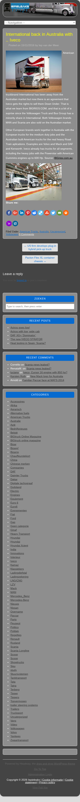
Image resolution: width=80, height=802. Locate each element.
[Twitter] (53, 213)
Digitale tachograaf (21, 483)
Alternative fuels (19, 413)
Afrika (13, 405)
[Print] (66, 213)
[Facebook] (9, 213)
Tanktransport (18, 677)
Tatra (13, 685)
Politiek (14, 631)
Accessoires (17, 401)
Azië (12, 424)
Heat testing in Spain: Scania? (28, 343)
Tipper (14, 693)
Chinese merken (20, 463)
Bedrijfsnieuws (18, 428)
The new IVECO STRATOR (26, 339)
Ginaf (13, 529)
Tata (12, 681)
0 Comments (26, 234)
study (13, 670)
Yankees (15, 736)
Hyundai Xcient (19, 545)
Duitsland (15, 487)
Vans (13, 720)
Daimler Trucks (19, 475)
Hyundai (15, 537)
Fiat (12, 514)
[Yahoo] (9, 223)
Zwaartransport (19, 740)
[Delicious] (40, 213)
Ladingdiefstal (18, 572)
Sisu (12, 666)
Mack (13, 588)
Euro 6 (14, 502)
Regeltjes (15, 635)
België (14, 432)
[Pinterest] (28, 213)
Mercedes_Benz (20, 596)
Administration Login (40, 774)
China (13, 459)
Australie (44, 231)
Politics (14, 627)
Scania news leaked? (37, 364)
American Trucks (29, 231)
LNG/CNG (16, 580)
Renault (15, 638)
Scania (14, 646)
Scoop (14, 654)
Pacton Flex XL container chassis (40, 259)
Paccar (14, 615)
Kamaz (14, 564)
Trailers (14, 708)
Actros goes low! (20, 327)
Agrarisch (16, 409)
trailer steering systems (24, 705)
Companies (17, 467)
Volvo (13, 732)
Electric (14, 491)
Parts (13, 619)
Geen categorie (19, 526)
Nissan (14, 607)
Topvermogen (18, 701)
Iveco (13, 561)
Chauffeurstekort (20, 455)
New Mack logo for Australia (46, 376)
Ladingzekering (19, 576)
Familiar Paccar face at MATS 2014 (43, 380)
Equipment (16, 498)
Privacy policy (47, 782)
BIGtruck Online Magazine (25, 436)
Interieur (15, 557)
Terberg (15, 689)
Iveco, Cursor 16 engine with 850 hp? (45, 372)
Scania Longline (19, 650)
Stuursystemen (19, 673)
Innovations (17, 553)
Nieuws (14, 603)
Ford (13, 518)
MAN (13, 592)
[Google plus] (15, 213)
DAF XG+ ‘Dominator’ (23, 335)
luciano (14, 372)
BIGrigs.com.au (63, 157)
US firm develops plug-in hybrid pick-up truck (40, 247)
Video (13, 724)
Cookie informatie (52, 779)
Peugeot (15, 623)
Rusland (15, 642)
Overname (16, 611)
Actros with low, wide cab (25, 331)
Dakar (13, 479)
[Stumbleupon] (47, 213)
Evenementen (18, 510)
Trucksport (16, 712)
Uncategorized (57, 231)
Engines (15, 494)
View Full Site (40, 787)
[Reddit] (34, 213)
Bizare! (14, 448)
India (13, 549)
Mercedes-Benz (19, 599)
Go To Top (40, 769)
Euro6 (13, 506)
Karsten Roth (18, 376)
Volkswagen (12, 234)
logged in (22, 280)
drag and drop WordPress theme (55, 763)
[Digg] (15, 223)
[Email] (59, 213)
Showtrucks (17, 662)
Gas (12, 522)
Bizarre (14, 452)
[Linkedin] (21, 213)
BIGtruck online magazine (25, 440)
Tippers (14, 697)
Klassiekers (17, 568)
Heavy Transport (20, 533)
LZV (12, 584)
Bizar (13, 444)
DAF (13, 471)
